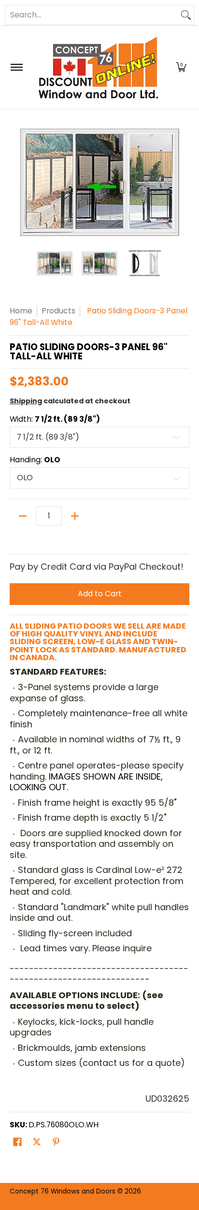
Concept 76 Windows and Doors (63, 1191)
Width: (55, 419)
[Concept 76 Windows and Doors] (98, 67)
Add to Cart (100, 593)
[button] (181, 67)
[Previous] (16, 182)
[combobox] (91, 15)
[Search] (186, 15)
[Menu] (16, 67)
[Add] (75, 516)
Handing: (35, 460)
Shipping (26, 401)
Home (21, 310)
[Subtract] (23, 516)
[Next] (182, 182)
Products (58, 310)
